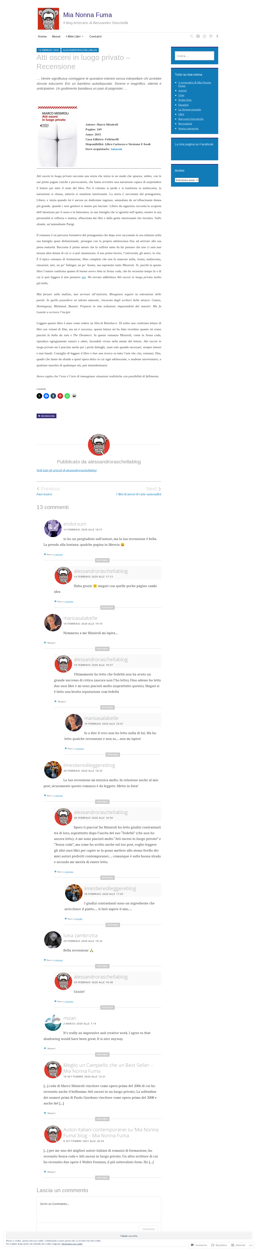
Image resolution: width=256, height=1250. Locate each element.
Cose (181, 95)
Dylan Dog (184, 100)
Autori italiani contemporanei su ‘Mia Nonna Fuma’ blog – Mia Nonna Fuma (110, 1132)
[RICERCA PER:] (194, 55)
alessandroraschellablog (80, 50)
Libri (181, 114)
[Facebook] (197, 34)
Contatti (95, 36)
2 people (79, 919)
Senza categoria (188, 128)
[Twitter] (190, 34)
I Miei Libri (73, 36)
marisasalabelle (80, 618)
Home (42, 36)
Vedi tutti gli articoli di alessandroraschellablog (67, 470)
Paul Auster (48, 491)
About (56, 36)
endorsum (74, 523)
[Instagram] (203, 34)
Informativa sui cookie (72, 1244)
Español (183, 105)
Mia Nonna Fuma (87, 14)
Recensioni (48, 416)
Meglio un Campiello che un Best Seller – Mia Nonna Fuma (108, 1068)
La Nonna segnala (189, 109)
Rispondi (102, 560)
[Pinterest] (210, 34)
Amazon (116, 149)
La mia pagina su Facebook (194, 144)
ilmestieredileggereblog (89, 765)
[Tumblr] (216, 34)
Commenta (148, 1229)
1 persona (58, 554)
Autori (182, 90)
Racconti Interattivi (190, 119)
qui (84, 277)
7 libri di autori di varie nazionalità (138, 491)
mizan (69, 1018)
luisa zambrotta (80, 935)
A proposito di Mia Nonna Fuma (194, 84)
